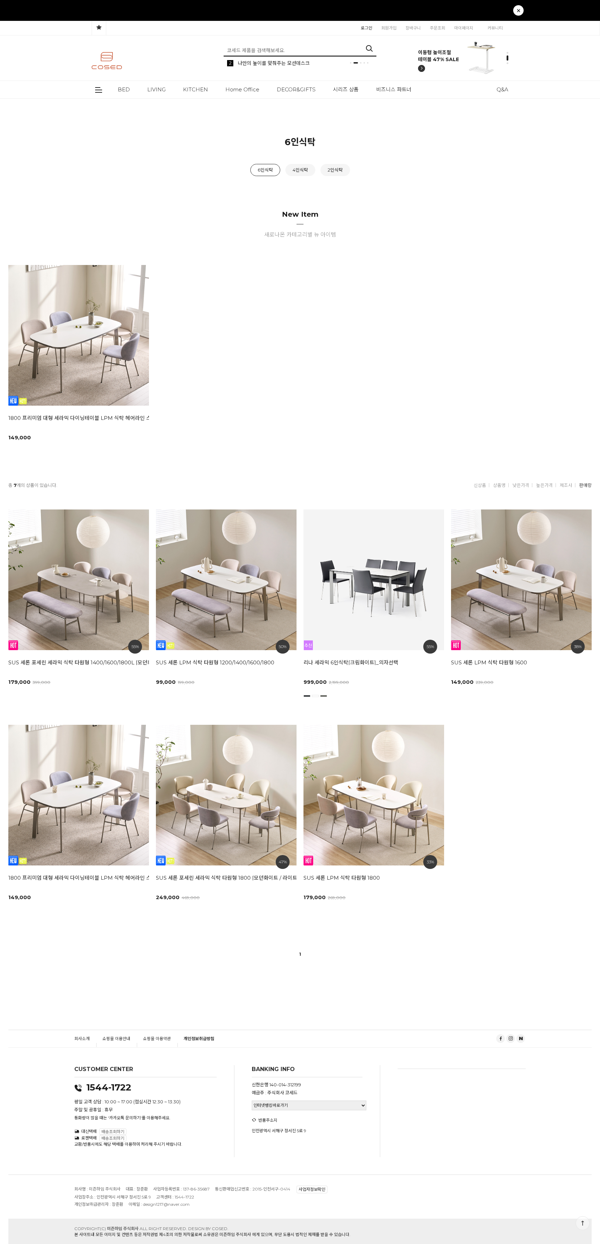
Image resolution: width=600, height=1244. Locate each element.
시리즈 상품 (346, 89)
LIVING (156, 89)
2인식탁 (335, 170)
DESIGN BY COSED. (208, 1228)
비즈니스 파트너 (393, 89)
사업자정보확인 (312, 1189)
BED (124, 89)
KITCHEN (195, 89)
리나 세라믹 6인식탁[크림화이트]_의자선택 (350, 662)
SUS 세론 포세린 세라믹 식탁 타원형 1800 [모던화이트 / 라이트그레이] (223, 877)
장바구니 (413, 28)
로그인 (366, 28)
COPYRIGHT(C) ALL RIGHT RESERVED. (131, 1228)
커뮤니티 (495, 28)
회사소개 (82, 1038)
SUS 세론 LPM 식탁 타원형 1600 (489, 662)
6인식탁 (265, 170)
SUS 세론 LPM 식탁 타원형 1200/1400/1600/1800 (215, 662)
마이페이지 (463, 28)
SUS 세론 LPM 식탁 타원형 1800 (341, 877)
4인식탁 (300, 170)
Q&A (502, 89)
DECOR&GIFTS (296, 89)
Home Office (242, 89)
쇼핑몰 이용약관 (157, 1038)
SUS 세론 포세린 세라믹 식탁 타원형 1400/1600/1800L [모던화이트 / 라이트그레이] (75, 662)
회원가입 (389, 28)
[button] (482, 14)
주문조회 (437, 28)
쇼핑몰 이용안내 (116, 1038)
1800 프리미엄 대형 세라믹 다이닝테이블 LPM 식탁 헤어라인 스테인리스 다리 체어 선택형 (75, 418)
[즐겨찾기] (99, 28)
